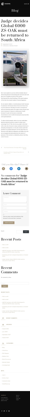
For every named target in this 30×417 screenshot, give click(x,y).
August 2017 (5, 337)
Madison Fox (5, 356)
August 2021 (5, 328)
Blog (3, 347)
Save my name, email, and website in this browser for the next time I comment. (13, 217)
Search (2, 231)
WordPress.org (6, 383)
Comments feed (6, 380)
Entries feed (5, 378)
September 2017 (6, 334)
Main (25, 4)
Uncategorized (6, 365)
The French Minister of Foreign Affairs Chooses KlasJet (15, 148)
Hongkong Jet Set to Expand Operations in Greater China (14, 153)
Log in (3, 375)
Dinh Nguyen (5, 353)
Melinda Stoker (13, 45)
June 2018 (4, 331)
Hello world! (5, 244)
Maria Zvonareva (6, 359)
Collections (6, 45)
